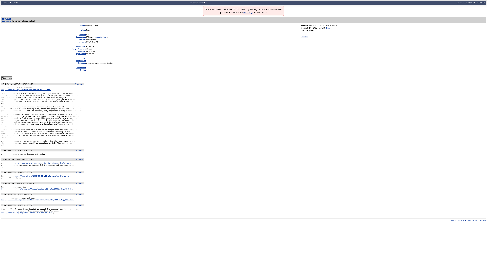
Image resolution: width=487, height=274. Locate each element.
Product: (82, 35)
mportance (80, 46)
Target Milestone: (79, 49)
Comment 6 (79, 205)
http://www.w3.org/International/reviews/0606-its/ (26, 90)
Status (82, 26)
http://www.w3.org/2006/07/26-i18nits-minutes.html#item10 (43, 163)
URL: (84, 58)
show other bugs (101, 37)
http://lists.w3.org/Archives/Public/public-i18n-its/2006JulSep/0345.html (37, 189)
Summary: (7, 21)
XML (464, 220)
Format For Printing (456, 220)
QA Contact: (81, 54)
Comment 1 (79, 150)
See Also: (304, 37)
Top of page (482, 220)
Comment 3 (79, 172)
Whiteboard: (81, 61)
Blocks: (83, 70)
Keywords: (81, 63)
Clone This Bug (472, 220)
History (329, 28)
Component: (81, 37)
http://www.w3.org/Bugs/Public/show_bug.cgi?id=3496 (26, 213)
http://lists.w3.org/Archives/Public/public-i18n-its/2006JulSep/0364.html (37, 200)
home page (248, 12)
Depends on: (81, 68)
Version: (82, 39)
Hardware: (82, 42)
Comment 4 (79, 183)
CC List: (305, 30)
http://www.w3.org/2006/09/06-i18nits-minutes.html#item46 (43, 176)
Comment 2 (79, 159)
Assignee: (82, 51)
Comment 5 (79, 194)
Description (79, 84)
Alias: (83, 30)
